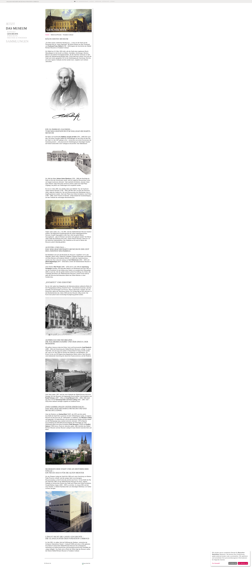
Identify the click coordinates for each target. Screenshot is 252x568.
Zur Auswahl (216, 563)
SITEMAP (112, 1)
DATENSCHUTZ (105, 1)
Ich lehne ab (233, 563)
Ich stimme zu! (242, 563)
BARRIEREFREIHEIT (83, 1)
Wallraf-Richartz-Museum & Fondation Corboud (22, 1)
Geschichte (12, 34)
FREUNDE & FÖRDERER (17, 38)
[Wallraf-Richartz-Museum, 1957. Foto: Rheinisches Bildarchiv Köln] (69, 391)
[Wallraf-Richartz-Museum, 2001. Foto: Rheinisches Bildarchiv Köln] (69, 532)
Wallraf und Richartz (56, 35)
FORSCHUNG (12, 36)
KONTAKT (91, 1)
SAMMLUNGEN (17, 41)
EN (77, 1)
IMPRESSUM (98, 1)
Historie (47, 35)
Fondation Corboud (68, 35)
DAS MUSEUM (16, 28)
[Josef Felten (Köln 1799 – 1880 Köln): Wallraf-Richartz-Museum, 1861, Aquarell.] (69, 228)
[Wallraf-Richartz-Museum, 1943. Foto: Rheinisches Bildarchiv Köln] (69, 335)
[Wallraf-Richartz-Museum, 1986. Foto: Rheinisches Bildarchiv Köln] (69, 464)
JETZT (10, 24)
